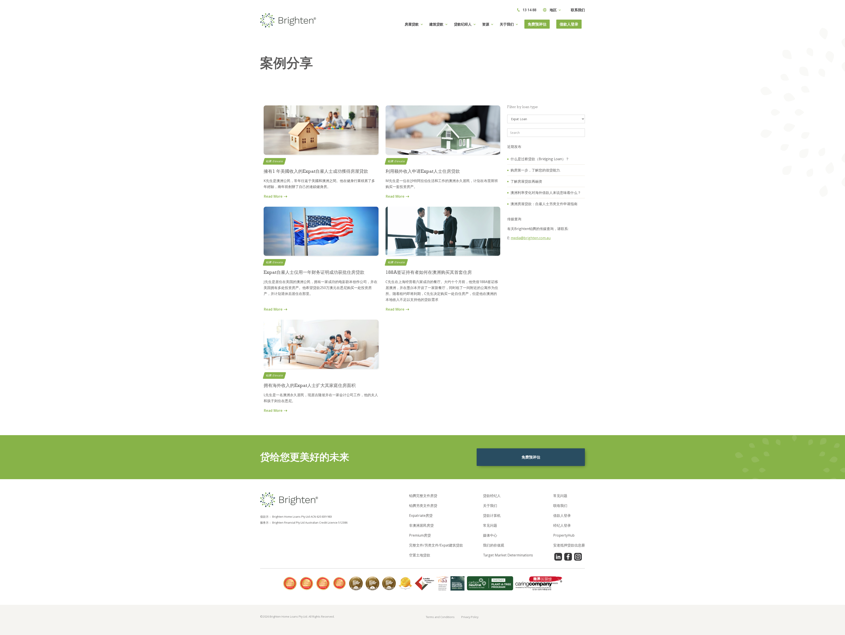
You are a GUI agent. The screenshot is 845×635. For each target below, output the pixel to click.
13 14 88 (529, 9)
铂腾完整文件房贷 (423, 495)
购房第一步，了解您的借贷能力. (535, 170)
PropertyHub (564, 535)
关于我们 (490, 505)
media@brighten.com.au (531, 238)
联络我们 (560, 505)
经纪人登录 (562, 525)
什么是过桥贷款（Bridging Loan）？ (540, 158)
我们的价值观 (493, 545)
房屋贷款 (412, 24)
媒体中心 (490, 535)
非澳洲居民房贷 (421, 525)
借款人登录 (569, 24)
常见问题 (490, 525)
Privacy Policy (469, 617)
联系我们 (578, 9)
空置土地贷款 (419, 555)
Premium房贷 (420, 535)
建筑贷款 (436, 24)
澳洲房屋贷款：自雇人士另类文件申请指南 (544, 203)
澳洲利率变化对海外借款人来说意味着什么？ (546, 192)
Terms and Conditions (440, 617)
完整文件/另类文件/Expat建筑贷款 (436, 545)
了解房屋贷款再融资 (526, 181)
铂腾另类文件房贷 (423, 505)
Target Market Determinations (508, 555)
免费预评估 (537, 24)
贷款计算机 (492, 515)
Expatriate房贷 (421, 515)
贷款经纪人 (492, 495)
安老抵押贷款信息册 (569, 545)
